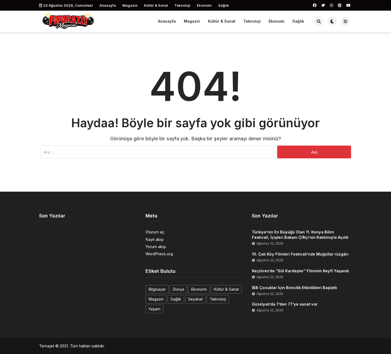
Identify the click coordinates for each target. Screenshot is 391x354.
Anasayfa (107, 5)
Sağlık (223, 5)
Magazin (130, 5)
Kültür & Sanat (156, 5)
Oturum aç (154, 232)
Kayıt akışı (154, 239)
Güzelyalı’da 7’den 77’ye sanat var (285, 304)
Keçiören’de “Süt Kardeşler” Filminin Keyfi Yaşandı (300, 271)
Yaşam (154, 309)
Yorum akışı (155, 246)
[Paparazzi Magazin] (68, 20)
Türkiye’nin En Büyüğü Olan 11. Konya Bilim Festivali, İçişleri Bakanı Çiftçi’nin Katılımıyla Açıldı (300, 235)
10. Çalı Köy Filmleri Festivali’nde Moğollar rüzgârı (300, 254)
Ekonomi (204, 5)
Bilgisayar (157, 289)
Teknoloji (182, 5)
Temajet (46, 346)
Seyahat (195, 299)
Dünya (178, 289)
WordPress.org (159, 254)
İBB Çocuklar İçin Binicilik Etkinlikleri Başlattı (294, 287)
